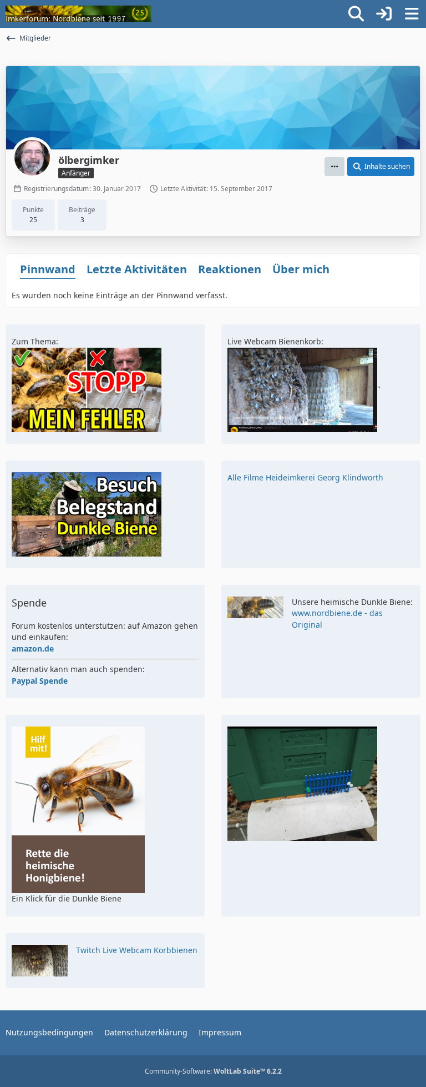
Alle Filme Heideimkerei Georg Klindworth (305, 477)
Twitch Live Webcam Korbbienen (136, 950)
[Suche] (356, 14)
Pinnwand (47, 269)
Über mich (300, 269)
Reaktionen (229, 269)
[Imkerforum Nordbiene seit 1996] (78, 14)
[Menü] (411, 14)
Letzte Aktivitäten (137, 269)
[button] (334, 166)
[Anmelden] (384, 14)
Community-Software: (213, 1071)
